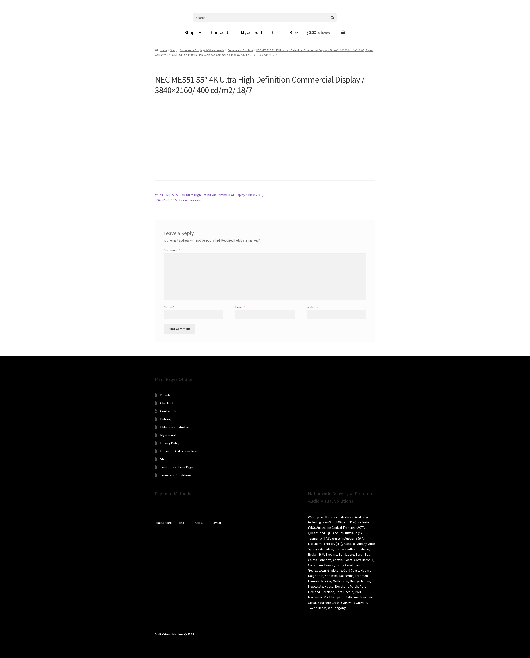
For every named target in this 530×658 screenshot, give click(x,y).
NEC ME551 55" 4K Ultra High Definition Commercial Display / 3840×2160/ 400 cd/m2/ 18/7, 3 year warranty (209, 197)
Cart (276, 32)
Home (163, 50)
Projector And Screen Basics (180, 451)
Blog (293, 32)
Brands (165, 395)
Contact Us (221, 32)
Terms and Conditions (175, 475)
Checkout (167, 403)
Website (312, 307)
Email (240, 307)
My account (252, 32)
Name (169, 307)
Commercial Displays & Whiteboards (202, 50)
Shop (189, 32)
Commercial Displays (240, 50)
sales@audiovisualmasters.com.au (54, 3)
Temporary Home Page (176, 467)
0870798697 (14, 3)
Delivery (166, 419)
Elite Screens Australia (176, 427)
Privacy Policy (170, 443)
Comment (172, 250)
